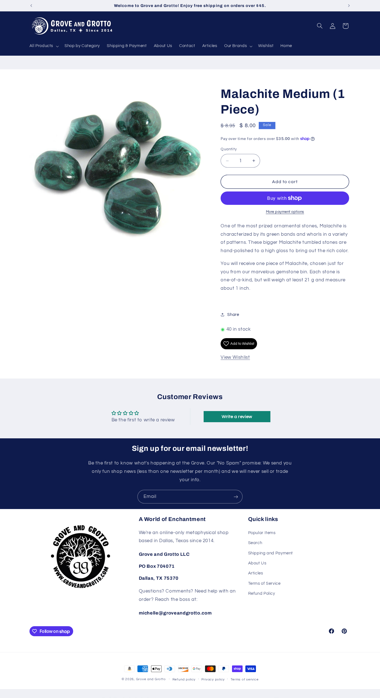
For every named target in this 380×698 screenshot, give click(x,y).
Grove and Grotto (151, 679)
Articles (255, 573)
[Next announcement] (349, 5)
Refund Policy (261, 593)
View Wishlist (235, 357)
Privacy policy (213, 679)
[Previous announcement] (31, 5)
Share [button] (233, 315)
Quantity (229, 149)
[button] (43, 46)
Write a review (237, 416)
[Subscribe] (236, 496)
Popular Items (262, 533)
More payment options (285, 212)
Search (255, 543)
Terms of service (245, 679)
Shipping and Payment (270, 553)
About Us (257, 563)
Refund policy (184, 679)
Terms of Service (264, 583)
